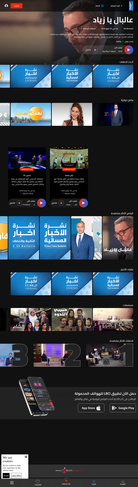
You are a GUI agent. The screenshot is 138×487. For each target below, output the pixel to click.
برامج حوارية (127, 100)
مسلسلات (128, 305)
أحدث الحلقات (126, 62)
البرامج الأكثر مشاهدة (122, 213)
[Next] (3, 76)
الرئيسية (122, 483)
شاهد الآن (118, 47)
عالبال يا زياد (113, 19)
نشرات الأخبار (127, 269)
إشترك (16, 5)
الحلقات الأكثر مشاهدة (121, 341)
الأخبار (98, 5)
